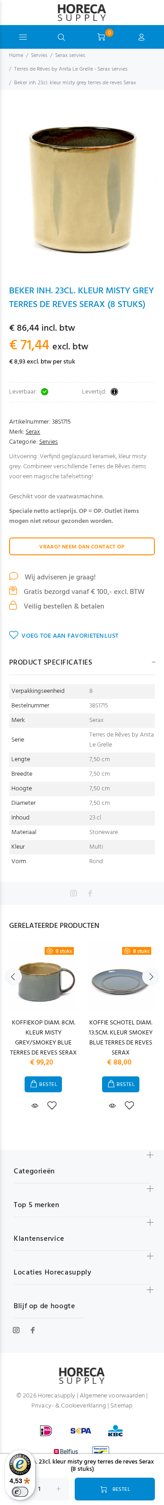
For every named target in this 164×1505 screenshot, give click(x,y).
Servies (39, 55)
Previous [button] (13, 976)
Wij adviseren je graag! (59, 578)
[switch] (20, 1492)
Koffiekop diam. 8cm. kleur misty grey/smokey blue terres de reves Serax (43, 1038)
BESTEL (48, 1084)
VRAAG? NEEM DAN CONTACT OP (81, 547)
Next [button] (150, 976)
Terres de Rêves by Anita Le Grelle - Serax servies (71, 69)
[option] (82, 187)
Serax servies (70, 55)
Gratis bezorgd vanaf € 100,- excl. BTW (83, 592)
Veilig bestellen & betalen (63, 607)
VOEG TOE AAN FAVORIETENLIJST (69, 636)
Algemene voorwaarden (112, 1396)
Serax (33, 432)
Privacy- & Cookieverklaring (68, 1406)
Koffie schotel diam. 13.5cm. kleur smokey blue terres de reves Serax (121, 1038)
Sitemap (121, 1406)
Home (16, 55)
